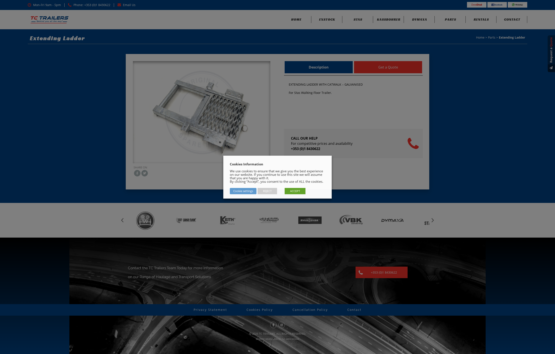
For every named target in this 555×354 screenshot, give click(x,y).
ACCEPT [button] (295, 191)
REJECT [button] (267, 191)
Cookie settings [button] (243, 191)
